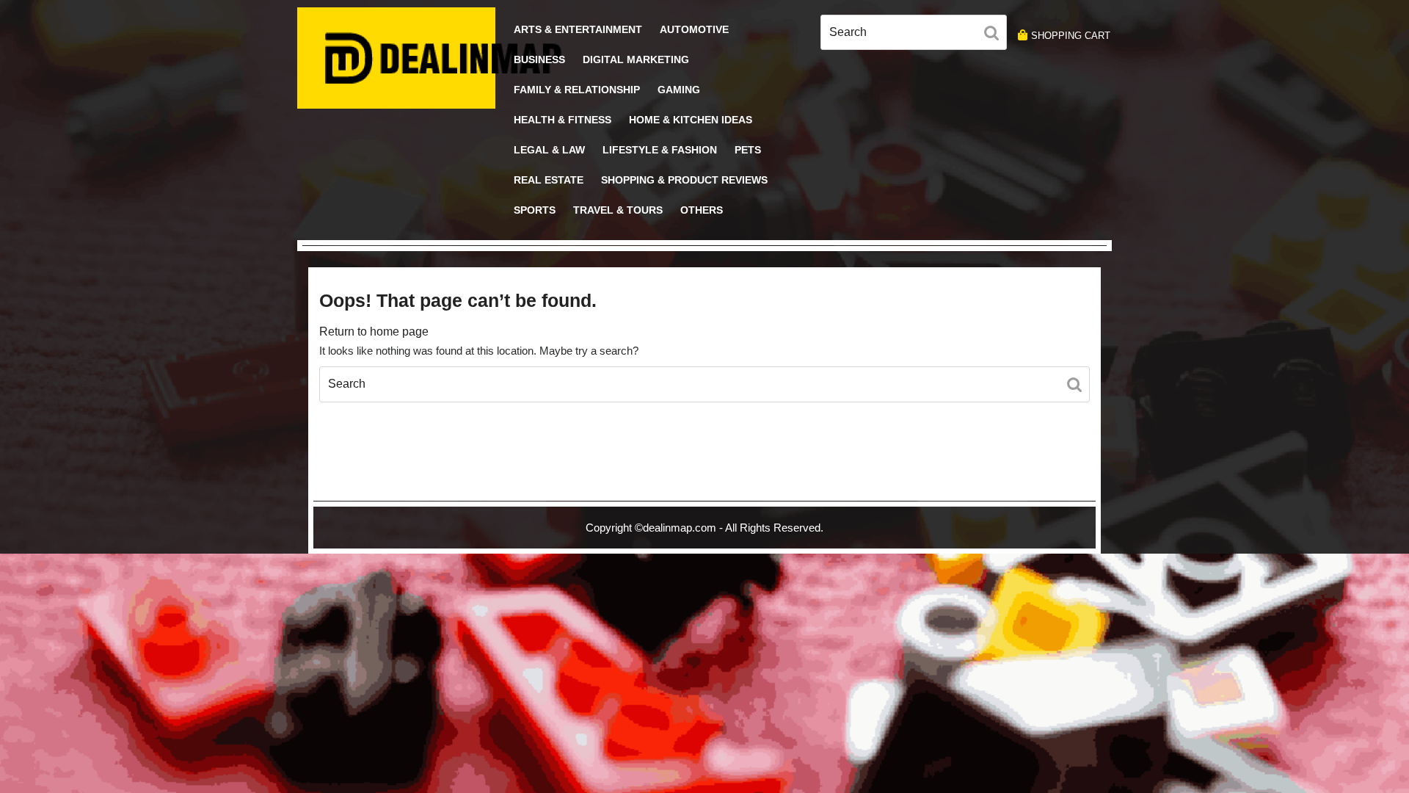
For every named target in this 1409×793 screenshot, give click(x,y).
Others (701, 210)
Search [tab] (995, 35)
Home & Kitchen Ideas (690, 120)
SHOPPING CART (1070, 35)
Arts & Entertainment (578, 29)
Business (539, 59)
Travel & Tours (618, 210)
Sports (535, 210)
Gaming (679, 89)
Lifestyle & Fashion (659, 150)
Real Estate (548, 180)
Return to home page (374, 331)
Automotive (694, 29)
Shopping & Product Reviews (684, 180)
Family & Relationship (577, 89)
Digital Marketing (636, 59)
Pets (748, 150)
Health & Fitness (562, 120)
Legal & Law (549, 150)
